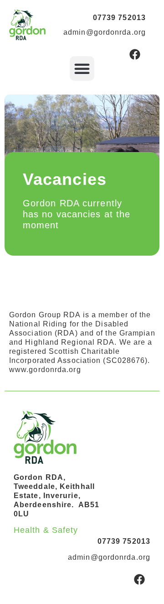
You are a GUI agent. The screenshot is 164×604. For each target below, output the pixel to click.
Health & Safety (46, 530)
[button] (82, 68)
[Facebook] (135, 54)
